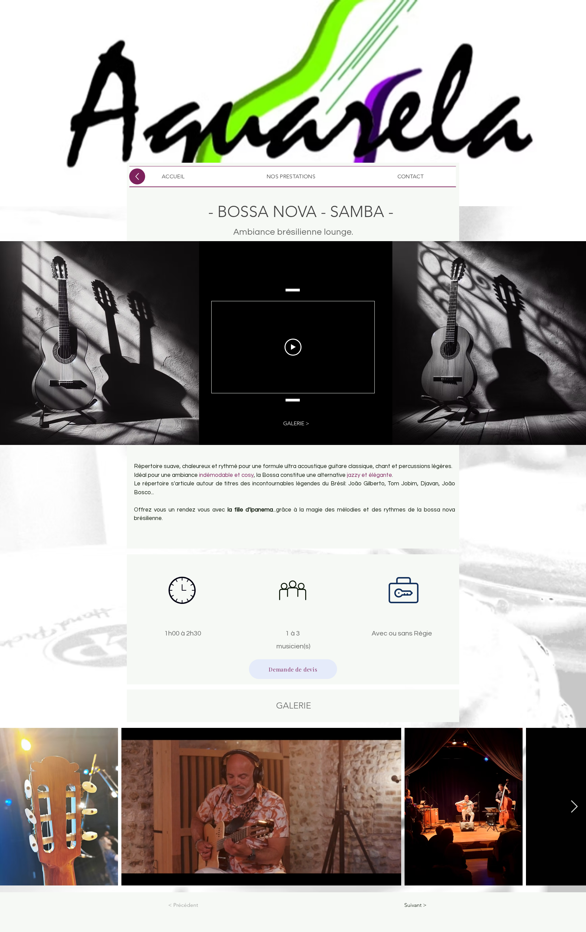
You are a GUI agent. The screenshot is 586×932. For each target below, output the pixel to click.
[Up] (137, 176)
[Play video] (293, 347)
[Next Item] (574, 806)
